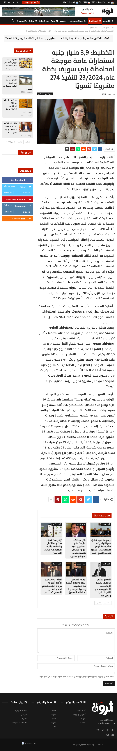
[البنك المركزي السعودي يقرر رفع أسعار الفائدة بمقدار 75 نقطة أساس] (25, 80)
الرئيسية (106, 21)
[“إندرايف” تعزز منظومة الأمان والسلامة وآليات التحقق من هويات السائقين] (51, 530)
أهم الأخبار (93, 21)
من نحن (24, 714)
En (55, 726)
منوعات (20, 21)
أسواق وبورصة (76, 21)
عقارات (63, 21)
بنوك (53, 21)
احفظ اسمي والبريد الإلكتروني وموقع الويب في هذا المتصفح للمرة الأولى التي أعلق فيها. (76, 676)
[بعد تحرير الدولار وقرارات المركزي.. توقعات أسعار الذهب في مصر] (25, 103)
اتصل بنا (24, 718)
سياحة (31, 21)
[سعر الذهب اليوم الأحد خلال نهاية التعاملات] (25, 63)
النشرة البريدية (30, 2)
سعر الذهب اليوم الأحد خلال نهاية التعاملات (10, 62)
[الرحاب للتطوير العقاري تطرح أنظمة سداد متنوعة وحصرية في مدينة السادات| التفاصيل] (76, 569)
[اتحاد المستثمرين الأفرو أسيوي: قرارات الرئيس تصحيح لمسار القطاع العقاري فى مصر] (51, 569)
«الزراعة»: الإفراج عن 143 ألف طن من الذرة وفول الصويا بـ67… (10, 128)
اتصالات (42, 21)
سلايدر (40, 94)
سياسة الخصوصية (19, 722)
